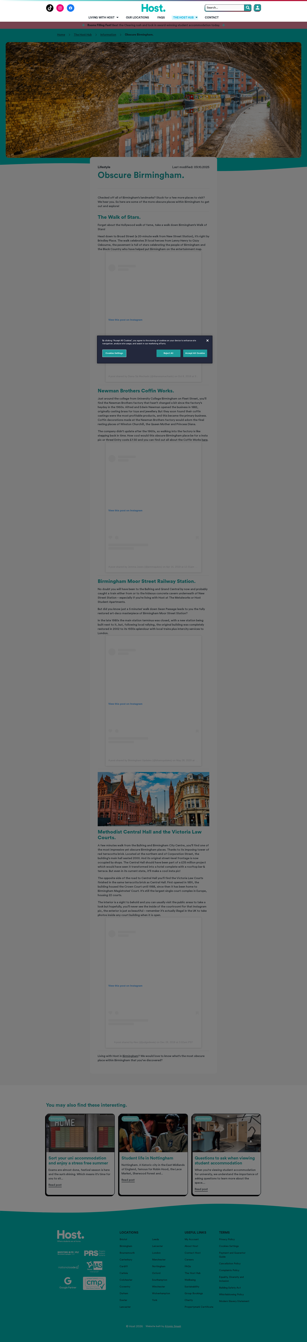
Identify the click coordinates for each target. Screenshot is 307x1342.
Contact (212, 17)
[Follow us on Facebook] (70, 10)
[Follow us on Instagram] (60, 10)
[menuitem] (103, 18)
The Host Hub (183, 17)
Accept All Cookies (195, 353)
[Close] (207, 340)
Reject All (168, 353)
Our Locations (137, 17)
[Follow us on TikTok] (49, 10)
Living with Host (101, 17)
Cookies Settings (114, 353)
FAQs (161, 17)
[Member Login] (257, 7)
